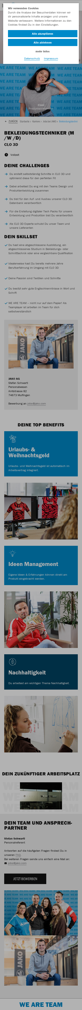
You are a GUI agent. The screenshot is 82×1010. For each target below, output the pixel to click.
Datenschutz (32, 58)
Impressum (51, 58)
